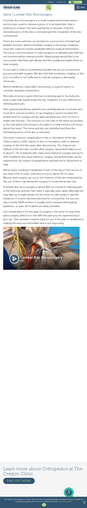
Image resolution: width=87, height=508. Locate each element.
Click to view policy (65, 501)
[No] (84, 502)
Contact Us (61, 2)
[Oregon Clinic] (12, 7)
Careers (50, 2)
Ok (44, 505)
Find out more (19, 481)
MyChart (77, 2)
